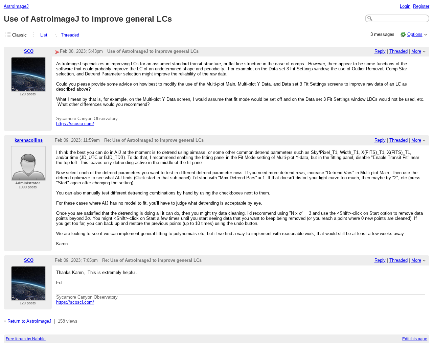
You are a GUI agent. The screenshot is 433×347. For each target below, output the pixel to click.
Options (415, 34)
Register (421, 6)
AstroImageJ (16, 6)
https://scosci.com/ (75, 123)
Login (405, 6)
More (416, 51)
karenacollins (29, 140)
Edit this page (414, 339)
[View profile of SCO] (28, 87)
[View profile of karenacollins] (28, 176)
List (43, 35)
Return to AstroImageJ (29, 321)
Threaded (70, 35)
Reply (380, 51)
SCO (28, 51)
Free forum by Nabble (26, 339)
